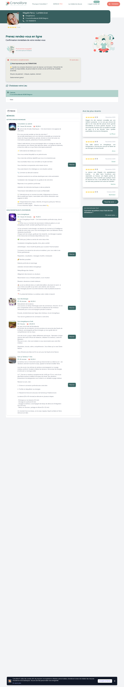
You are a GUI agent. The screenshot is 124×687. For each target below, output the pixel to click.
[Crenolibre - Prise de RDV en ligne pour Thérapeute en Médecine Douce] (16, 3)
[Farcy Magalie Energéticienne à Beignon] (13, 19)
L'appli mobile (93, 4)
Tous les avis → (110, 202)
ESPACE (58, 4)
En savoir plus (74, 60)
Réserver (72, 164)
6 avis (18, 27)
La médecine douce (75, 4)
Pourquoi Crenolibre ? (39, 4)
